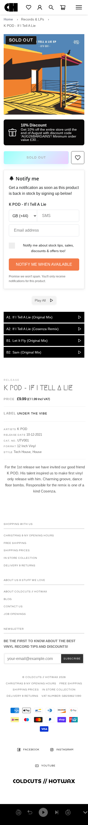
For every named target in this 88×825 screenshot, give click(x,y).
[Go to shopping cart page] (62, 7)
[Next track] (56, 812)
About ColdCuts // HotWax (25, 591)
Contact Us (13, 606)
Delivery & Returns (19, 565)
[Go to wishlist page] (28, 7)
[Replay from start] (29, 812)
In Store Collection (20, 558)
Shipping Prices (17, 550)
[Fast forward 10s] (68, 812)
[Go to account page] (39, 7)
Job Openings (15, 614)
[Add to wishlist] (78, 158)
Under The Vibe (32, 413)
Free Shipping (15, 543)
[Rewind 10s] (18, 812)
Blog (8, 599)
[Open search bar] (51, 7)
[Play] (43, 812)
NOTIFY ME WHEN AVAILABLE (44, 264)
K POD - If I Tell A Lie (20, 26)
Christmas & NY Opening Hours (29, 535)
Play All (42, 300)
